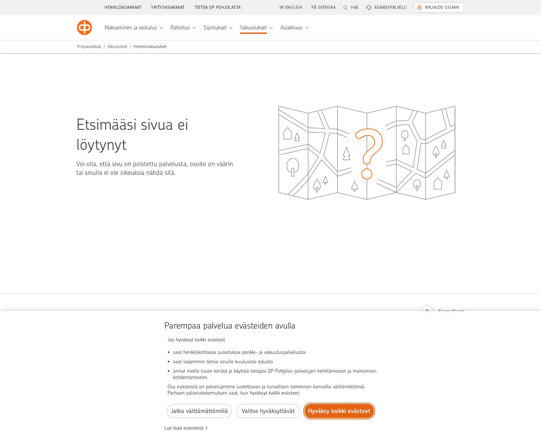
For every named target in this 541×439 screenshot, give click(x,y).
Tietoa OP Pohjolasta (218, 7)
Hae (355, 7)
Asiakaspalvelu (390, 7)
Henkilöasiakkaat (123, 7)
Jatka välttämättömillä (199, 411)
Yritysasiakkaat (168, 7)
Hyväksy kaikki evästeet (339, 411)
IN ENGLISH (291, 7)
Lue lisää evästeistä (184, 428)
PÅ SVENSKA (323, 7)
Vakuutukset (117, 46)
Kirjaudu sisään (442, 7)
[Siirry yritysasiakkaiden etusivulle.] (84, 27)
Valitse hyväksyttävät (268, 411)
